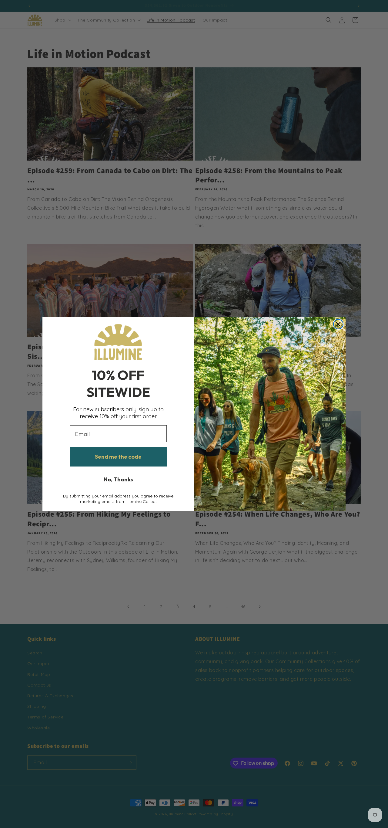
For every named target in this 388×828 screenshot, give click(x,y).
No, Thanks (118, 479)
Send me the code (118, 456)
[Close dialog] (338, 324)
